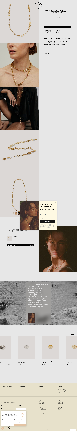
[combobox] (73, 430)
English (72, 429)
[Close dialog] (55, 203)
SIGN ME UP (47, 221)
